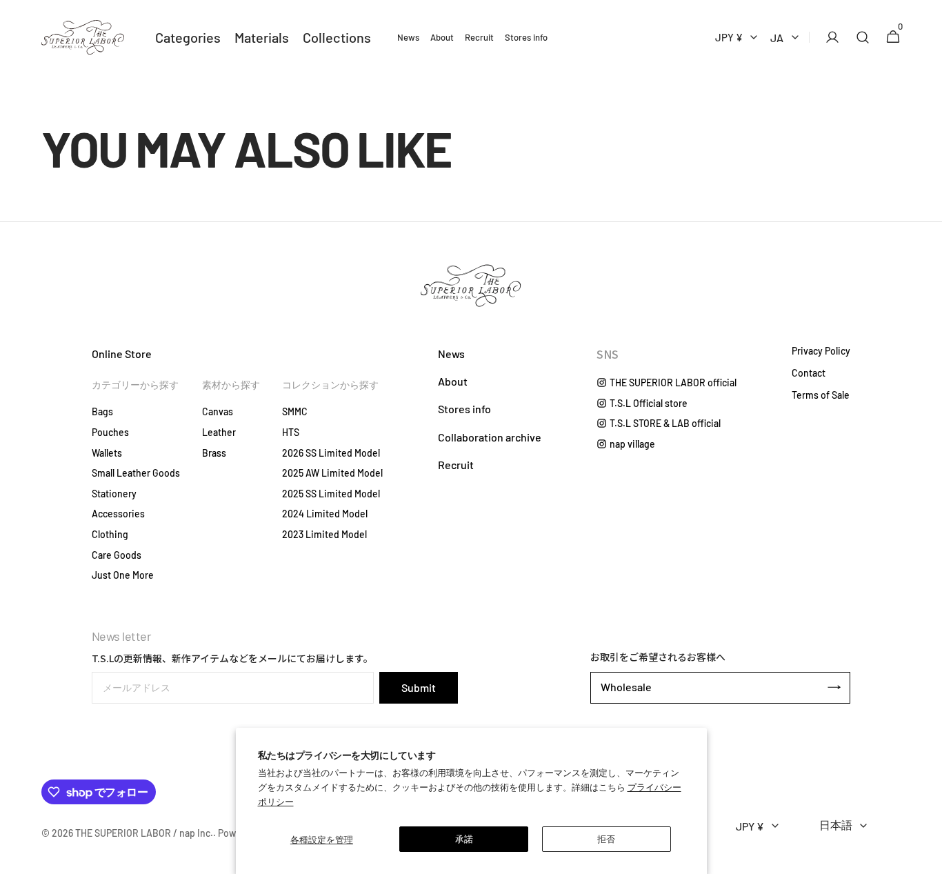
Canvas (217, 411)
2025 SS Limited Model (331, 493)
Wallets (107, 453)
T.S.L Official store (649, 403)
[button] (828, 37)
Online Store (122, 353)
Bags (102, 411)
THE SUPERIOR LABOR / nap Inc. (144, 833)
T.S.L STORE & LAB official (665, 423)
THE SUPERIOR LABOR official (673, 382)
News (451, 353)
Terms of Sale (821, 395)
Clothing (110, 534)
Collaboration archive (489, 437)
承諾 (464, 838)
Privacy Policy (821, 351)
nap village (632, 444)
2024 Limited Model (325, 513)
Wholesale (626, 686)
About (453, 381)
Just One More (123, 575)
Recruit (456, 464)
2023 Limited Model (324, 534)
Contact (808, 373)
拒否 (606, 838)
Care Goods (116, 555)
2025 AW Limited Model (332, 473)
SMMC (295, 411)
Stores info (464, 408)
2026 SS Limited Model (331, 453)
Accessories (118, 513)
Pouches (110, 432)
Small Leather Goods (136, 473)
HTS (290, 432)
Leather (219, 432)
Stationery (114, 493)
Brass (214, 453)
